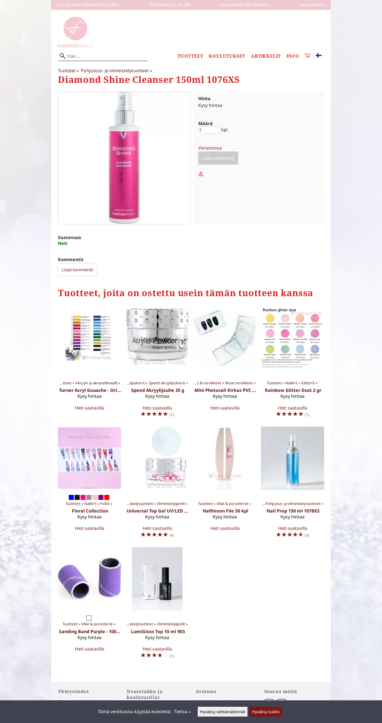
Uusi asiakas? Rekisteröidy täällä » (88, 4)
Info (292, 56)
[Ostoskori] (307, 56)
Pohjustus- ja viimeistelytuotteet (116, 70)
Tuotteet (190, 56)
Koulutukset (227, 56)
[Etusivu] (75, 46)
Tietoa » (182, 711)
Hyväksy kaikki (266, 711)
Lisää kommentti (77, 269)
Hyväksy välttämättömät (222, 711)
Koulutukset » (313, 4)
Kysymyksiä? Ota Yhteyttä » (245, 4)
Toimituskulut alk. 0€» (170, 4)
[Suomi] (320, 56)
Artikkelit (266, 56)
